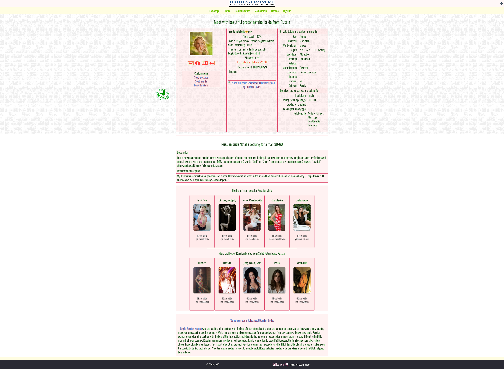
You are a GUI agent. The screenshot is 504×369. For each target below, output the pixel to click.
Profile (227, 11)
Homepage (214, 11)
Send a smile (201, 81)
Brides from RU (280, 364)
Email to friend (201, 85)
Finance (275, 11)
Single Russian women (191, 329)
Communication (242, 11)
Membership (261, 11)
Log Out (287, 11)
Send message (201, 77)
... (229, 76)
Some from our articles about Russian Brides (252, 320)
